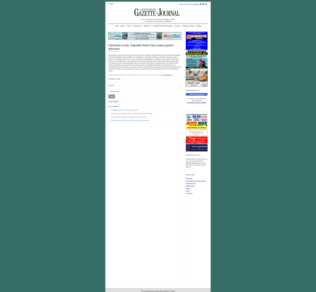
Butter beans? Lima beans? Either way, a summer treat (130, 120)
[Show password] (179, 88)
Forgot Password (113, 101)
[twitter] (201, 4)
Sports (188, 191)
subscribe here (168, 75)
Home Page (189, 178)
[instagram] (206, 4)
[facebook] (203, 4)
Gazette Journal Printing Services (196, 181)
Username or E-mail (114, 79)
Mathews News (190, 186)
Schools (188, 188)
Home (117, 26)
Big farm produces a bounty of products (125, 110)
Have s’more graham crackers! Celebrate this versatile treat (132, 113)
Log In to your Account (197, 94)
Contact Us (189, 193)
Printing (198, 26)
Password (111, 85)
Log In (181, 4)
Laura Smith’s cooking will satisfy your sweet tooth (129, 117)
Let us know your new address (196, 102)
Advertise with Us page (192, 163)
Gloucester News (191, 183)
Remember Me (114, 91)
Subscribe (196, 4)
